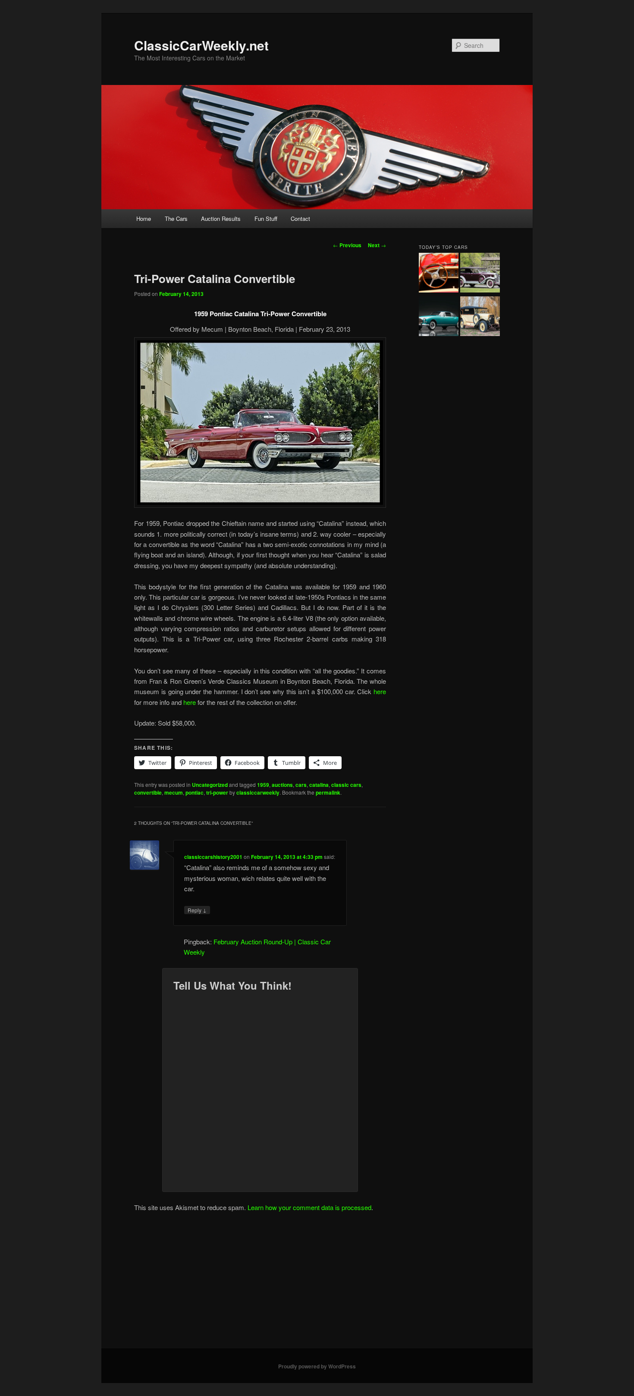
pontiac (194, 792)
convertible (148, 792)
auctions (282, 785)
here (379, 691)
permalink (328, 792)
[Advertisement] (317, 1283)
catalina (319, 785)
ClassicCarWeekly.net (201, 45)
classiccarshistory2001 (213, 857)
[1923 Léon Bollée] (480, 317)
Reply (197, 910)
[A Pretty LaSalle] (480, 274)
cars (301, 785)
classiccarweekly (257, 792)
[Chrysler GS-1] (438, 317)
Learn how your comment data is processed (309, 1207)
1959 (263, 785)
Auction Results (221, 218)
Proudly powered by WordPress (317, 1366)
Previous (347, 245)
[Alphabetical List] (438, 274)
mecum (173, 792)
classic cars (346, 785)
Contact (300, 218)
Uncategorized (210, 785)
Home (143, 218)
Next (377, 245)
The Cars (176, 218)
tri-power (217, 792)
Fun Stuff (265, 218)
